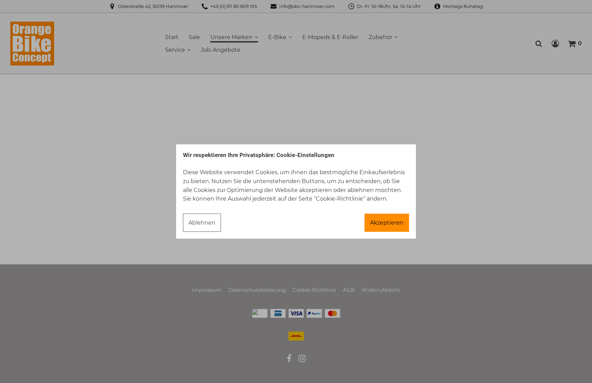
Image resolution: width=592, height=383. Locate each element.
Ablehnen (201, 222)
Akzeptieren (387, 222)
